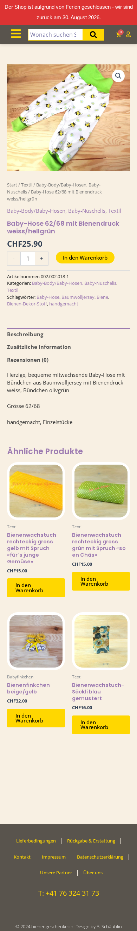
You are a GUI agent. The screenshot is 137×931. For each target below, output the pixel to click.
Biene (102, 297)
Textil (26, 185)
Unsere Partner (56, 872)
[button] (118, 76)
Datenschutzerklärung (100, 857)
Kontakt (22, 857)
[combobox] (55, 35)
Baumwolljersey (77, 297)
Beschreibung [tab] (25, 334)
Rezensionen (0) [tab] (27, 359)
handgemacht (63, 304)
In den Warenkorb (85, 257)
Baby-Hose (48, 297)
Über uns (93, 872)
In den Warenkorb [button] (29, 587)
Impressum (54, 857)
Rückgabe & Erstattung (91, 841)
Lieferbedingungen (36, 841)
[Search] (93, 35)
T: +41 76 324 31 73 (68, 893)
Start (12, 185)
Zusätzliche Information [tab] (39, 346)
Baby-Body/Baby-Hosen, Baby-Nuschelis (56, 210)
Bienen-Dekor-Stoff (27, 304)
